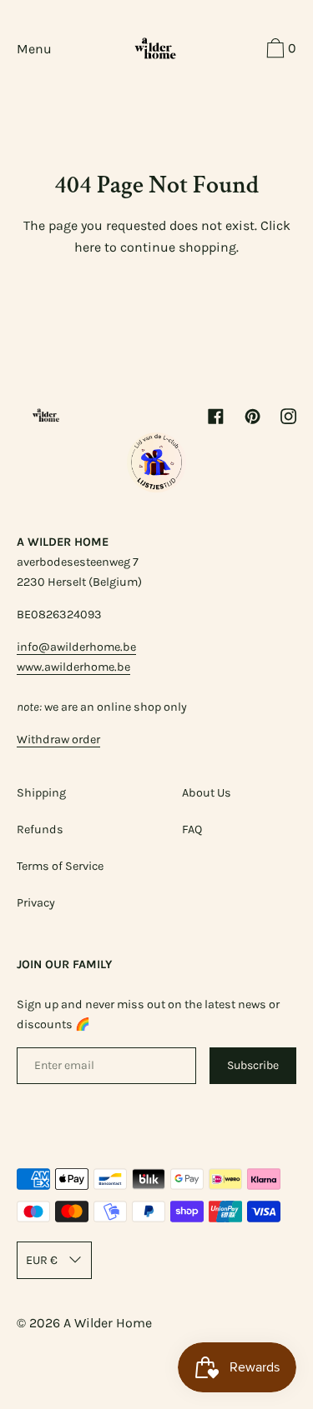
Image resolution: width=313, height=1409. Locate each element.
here (87, 247)
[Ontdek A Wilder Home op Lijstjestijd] (157, 488)
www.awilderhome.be (73, 667)
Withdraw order (58, 739)
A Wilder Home (107, 1323)
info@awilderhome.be (76, 647)
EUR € (42, 1260)
